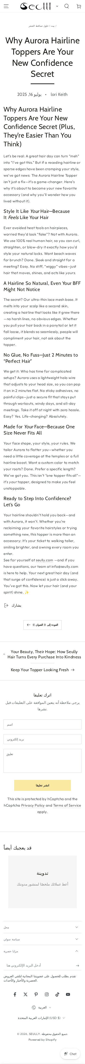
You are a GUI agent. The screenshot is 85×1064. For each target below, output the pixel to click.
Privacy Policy (33, 805)
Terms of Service (67, 805)
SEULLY (34, 1034)
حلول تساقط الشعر (38, 25)
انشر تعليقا (42, 785)
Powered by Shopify (43, 1039)
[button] (56, 6)
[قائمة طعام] (6, 6)
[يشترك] (78, 965)
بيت (53, 25)
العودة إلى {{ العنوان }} (45, 624)
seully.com (44, 560)
